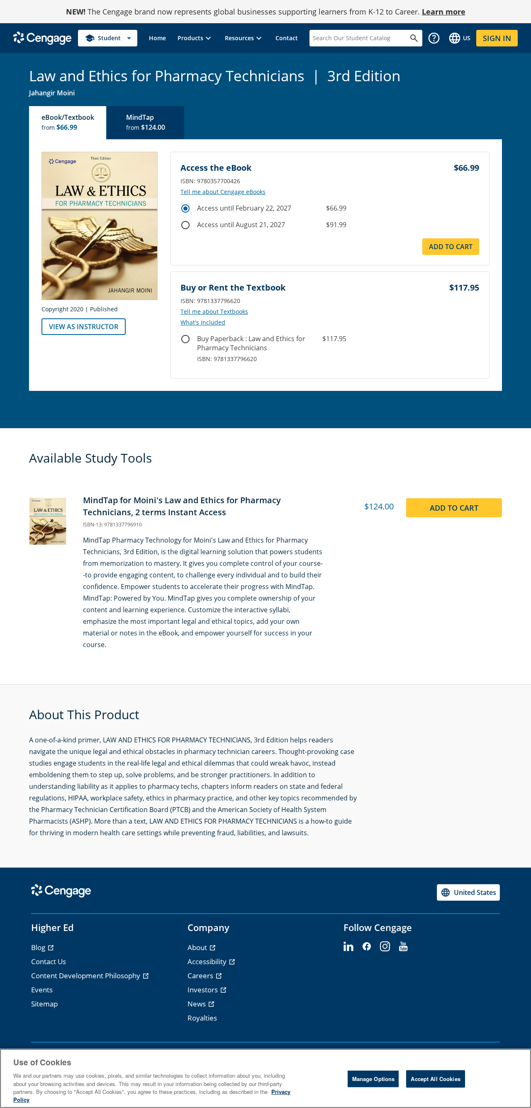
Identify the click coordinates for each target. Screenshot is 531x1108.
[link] (157, 38)
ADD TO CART (451, 246)
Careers (201, 975)
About (198, 947)
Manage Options (373, 1079)
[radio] (185, 208)
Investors (203, 989)
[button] (195, 38)
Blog (39, 947)
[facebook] (367, 947)
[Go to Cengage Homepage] (42, 37)
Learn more (443, 12)
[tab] (68, 122)
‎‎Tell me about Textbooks (214, 311)
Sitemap (44, 1004)
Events (42, 989)
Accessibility (208, 961)
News (197, 1004)
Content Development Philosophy (86, 975)
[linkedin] (348, 947)
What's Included (202, 322)
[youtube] (403, 947)
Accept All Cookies (435, 1079)
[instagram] (385, 947)
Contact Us (48, 961)
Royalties (202, 1018)
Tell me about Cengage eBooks (223, 192)
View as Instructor (83, 326)
